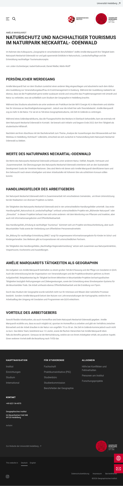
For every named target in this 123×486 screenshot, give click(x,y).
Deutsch (24, 463)
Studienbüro (50, 377)
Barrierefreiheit (111, 474)
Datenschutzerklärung (80, 474)
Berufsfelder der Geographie (59, 388)
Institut (9, 366)
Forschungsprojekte (92, 381)
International (12, 382)
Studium (10, 377)
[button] (23, 360)
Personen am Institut (93, 375)
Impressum (97, 474)
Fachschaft (50, 366)
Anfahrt (9, 425)
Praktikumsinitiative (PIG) (57, 372)
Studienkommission (54, 382)
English (33, 463)
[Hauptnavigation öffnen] (9, 18)
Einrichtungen (13, 372)
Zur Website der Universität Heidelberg (22, 446)
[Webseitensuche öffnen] (15, 18)
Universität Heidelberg (107, 3)
